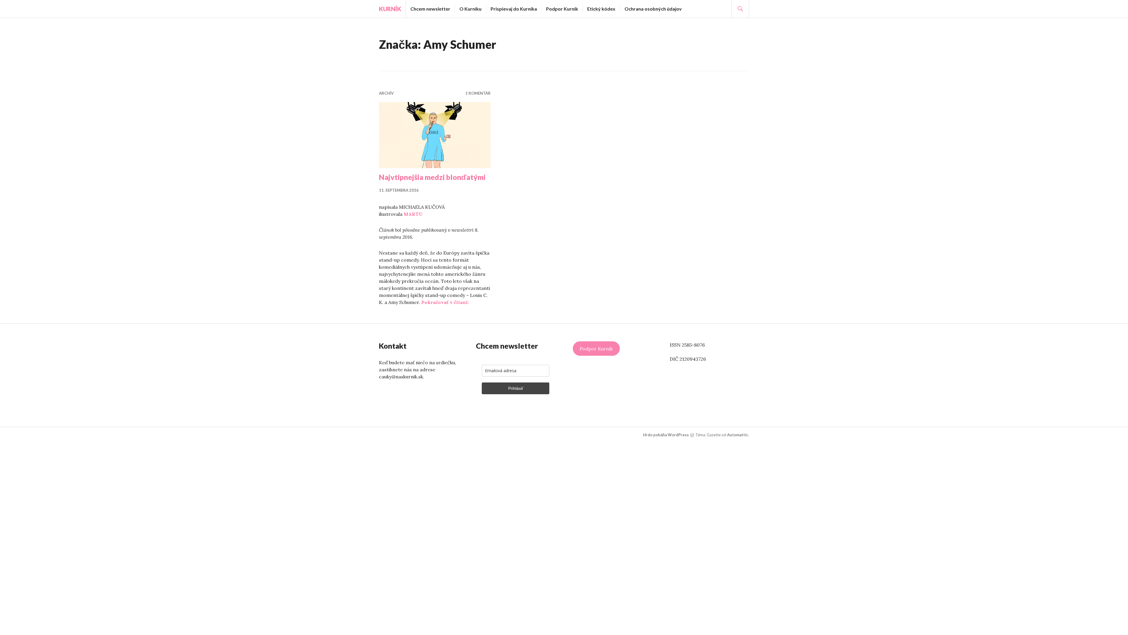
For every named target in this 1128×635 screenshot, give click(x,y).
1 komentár (478, 93)
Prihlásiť (515, 388)
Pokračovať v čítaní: (445, 302)
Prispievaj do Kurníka (514, 8)
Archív (386, 93)
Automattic (737, 434)
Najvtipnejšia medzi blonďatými (432, 177)
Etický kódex (601, 8)
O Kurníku (470, 8)
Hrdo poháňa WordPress (666, 434)
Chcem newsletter (430, 8)
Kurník (390, 8)
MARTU (413, 214)
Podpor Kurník (562, 8)
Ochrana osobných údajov (653, 8)
